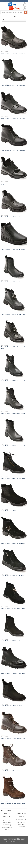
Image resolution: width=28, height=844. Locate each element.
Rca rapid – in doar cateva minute (21, 814)
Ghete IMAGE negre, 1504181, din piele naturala (13, 380)
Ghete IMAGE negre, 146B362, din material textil (13, 673)
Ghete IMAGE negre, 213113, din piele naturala (13, 249)
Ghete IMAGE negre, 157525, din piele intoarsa (13, 608)
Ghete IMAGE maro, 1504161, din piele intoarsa (13, 803)
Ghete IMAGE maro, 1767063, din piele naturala (13, 738)
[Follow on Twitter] (24, 6)
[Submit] (25, 12)
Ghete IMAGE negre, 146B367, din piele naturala (13, 53)
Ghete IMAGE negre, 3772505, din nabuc (11, 705)
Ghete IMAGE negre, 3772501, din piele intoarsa (13, 510)
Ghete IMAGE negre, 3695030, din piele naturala (13, 314)
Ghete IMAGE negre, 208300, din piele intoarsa (13, 640)
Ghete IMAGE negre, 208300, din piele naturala (13, 282)
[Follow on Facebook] (24, 3)
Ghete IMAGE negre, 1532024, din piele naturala (13, 118)
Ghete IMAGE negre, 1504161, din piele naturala (13, 85)
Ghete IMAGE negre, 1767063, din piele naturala (13, 150)
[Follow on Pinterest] (24, 8)
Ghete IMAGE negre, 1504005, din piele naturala (13, 445)
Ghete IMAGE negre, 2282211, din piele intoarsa (13, 543)
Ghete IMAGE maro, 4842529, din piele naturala (13, 770)
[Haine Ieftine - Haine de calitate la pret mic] (14, 6)
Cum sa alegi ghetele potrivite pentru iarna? (7, 815)
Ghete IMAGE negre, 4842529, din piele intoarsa (13, 478)
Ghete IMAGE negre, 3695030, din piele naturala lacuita (13, 347)
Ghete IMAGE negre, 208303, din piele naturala (13, 413)
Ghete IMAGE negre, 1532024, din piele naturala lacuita (13, 184)
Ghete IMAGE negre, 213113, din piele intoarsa (12, 575)
